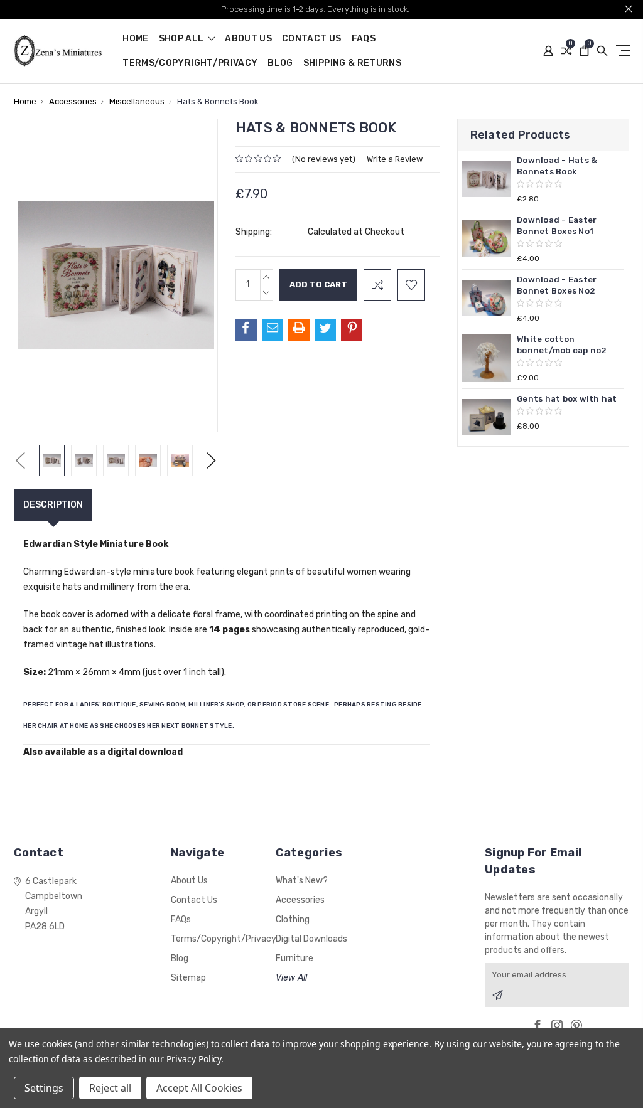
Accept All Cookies (199, 1088)
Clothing (293, 919)
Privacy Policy (193, 1059)
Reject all (110, 1088)
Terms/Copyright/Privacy (189, 63)
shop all (182, 39)
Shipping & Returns (352, 63)
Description (53, 504)
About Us (248, 39)
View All (291, 977)
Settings (43, 1088)
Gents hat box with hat (567, 398)
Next (211, 460)
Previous (20, 460)
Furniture (294, 958)
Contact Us (312, 39)
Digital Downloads (311, 939)
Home (135, 39)
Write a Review (395, 159)
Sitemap (188, 977)
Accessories (300, 900)
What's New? (302, 880)
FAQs (364, 39)
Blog (280, 63)
